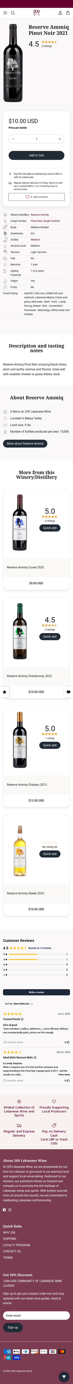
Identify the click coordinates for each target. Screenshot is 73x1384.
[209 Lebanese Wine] (36, 13)
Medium (35, 239)
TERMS (8, 1257)
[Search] (14, 13)
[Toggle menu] (5, 13)
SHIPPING (9, 1239)
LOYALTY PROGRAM (16, 1245)
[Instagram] (9, 1209)
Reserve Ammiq (40, 214)
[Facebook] (4, 1209)
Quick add (50, 528)
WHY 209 (9, 1232)
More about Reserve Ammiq (25, 443)
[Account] (59, 13)
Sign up (13, 1327)
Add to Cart (36, 155)
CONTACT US (12, 1251)
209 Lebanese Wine (21, 1371)
